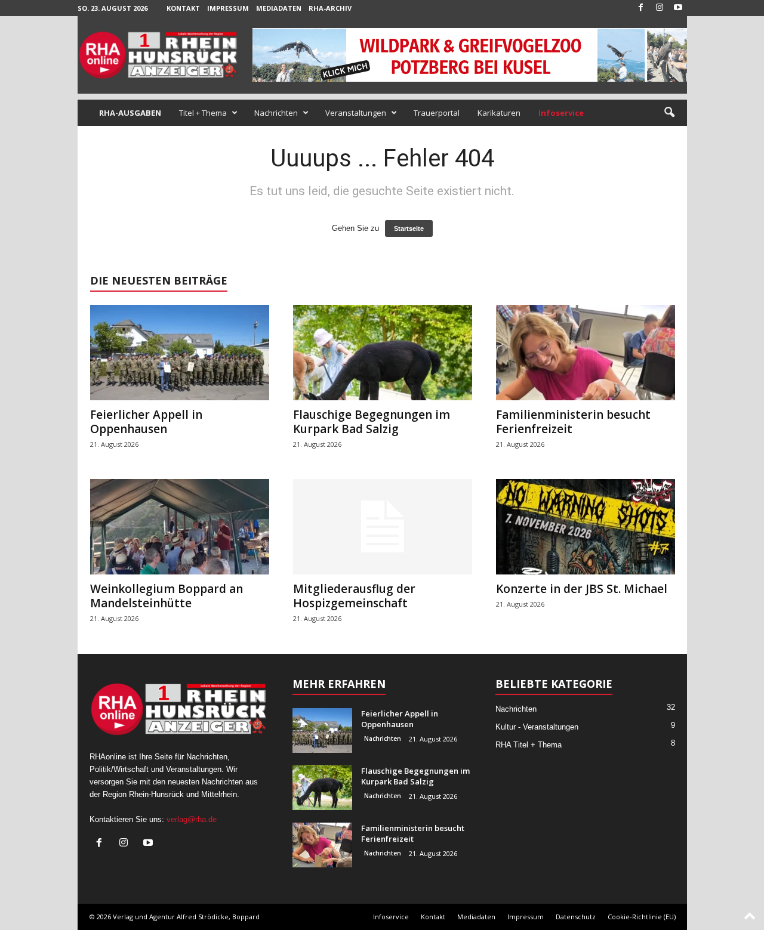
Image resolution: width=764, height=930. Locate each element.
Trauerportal (437, 112)
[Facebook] (641, 8)
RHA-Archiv (330, 8)
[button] (669, 113)
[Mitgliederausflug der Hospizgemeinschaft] (382, 526)
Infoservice (391, 916)
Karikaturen (499, 112)
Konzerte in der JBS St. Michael (581, 589)
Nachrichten (276, 112)
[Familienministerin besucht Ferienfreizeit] (585, 352)
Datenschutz (576, 916)
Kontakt (183, 8)
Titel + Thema (203, 112)
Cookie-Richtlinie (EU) (642, 916)
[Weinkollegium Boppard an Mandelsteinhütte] (179, 526)
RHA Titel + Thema (528, 744)
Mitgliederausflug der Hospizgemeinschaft (354, 596)
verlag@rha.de (192, 819)
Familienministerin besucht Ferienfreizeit (573, 422)
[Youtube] (678, 8)
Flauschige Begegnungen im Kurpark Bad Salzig (371, 422)
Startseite (409, 228)
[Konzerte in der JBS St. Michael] (585, 526)
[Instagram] (659, 8)
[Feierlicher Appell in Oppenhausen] (179, 352)
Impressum (228, 8)
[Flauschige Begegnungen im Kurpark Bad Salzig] (382, 352)
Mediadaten (278, 8)
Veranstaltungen (355, 112)
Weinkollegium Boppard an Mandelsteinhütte (166, 596)
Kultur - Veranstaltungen (536, 726)
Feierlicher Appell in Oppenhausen (146, 422)
